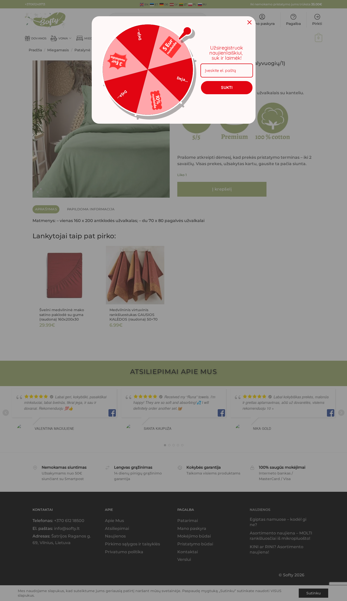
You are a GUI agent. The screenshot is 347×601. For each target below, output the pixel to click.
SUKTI (226, 87)
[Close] (249, 22)
